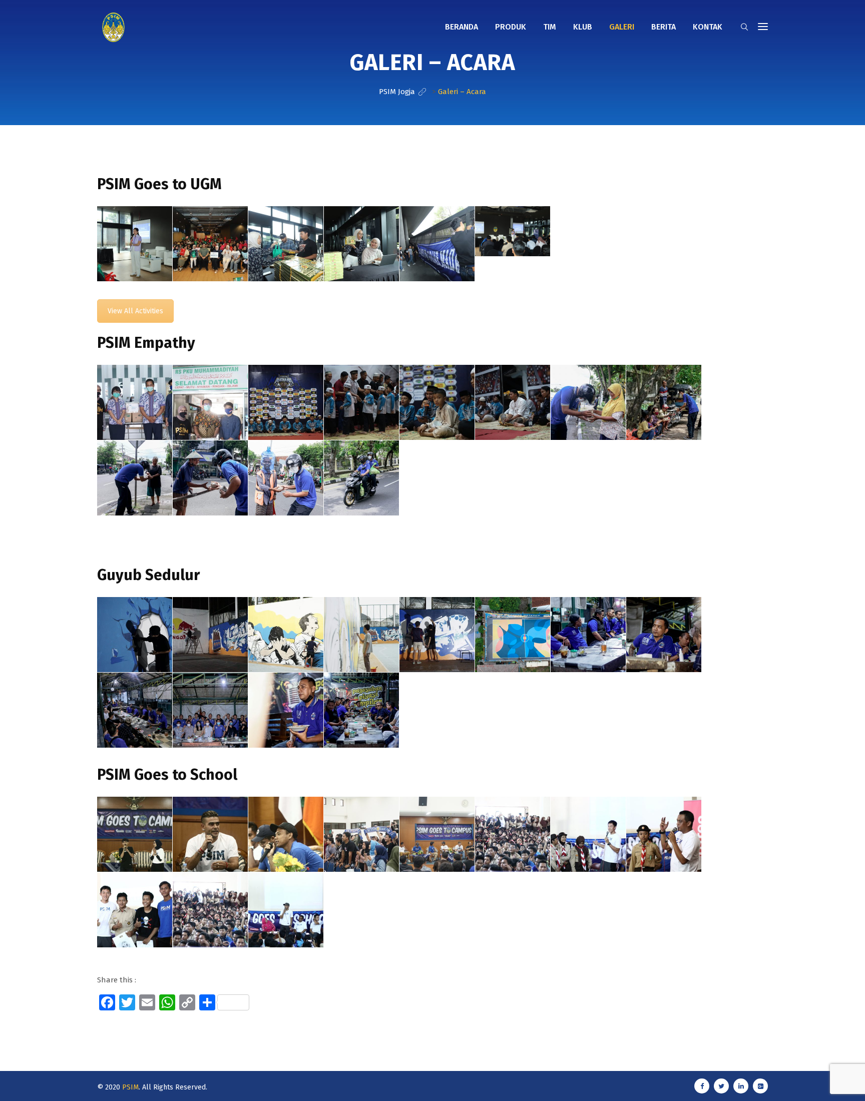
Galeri (621, 27)
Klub (582, 27)
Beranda (461, 27)
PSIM (130, 1087)
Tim (549, 27)
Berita (663, 27)
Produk (510, 27)
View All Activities (135, 311)
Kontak (707, 27)
